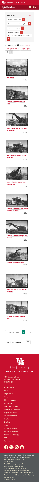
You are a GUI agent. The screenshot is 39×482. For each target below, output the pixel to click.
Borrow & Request (10, 428)
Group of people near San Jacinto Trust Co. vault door (17, 210)
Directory (7, 397)
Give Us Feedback (10, 400)
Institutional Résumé (10, 471)
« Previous (10, 332)
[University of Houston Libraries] (19, 365)
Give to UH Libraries (11, 406)
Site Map (7, 422)
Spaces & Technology (11, 434)
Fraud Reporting (9, 462)
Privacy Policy (9, 387)
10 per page (25, 49)
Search (6, 425)
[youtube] (22, 447)
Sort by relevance (12, 49)
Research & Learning (11, 431)
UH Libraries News (10, 416)
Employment (8, 394)
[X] (11, 447)
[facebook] (6, 447)
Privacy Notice (18, 466)
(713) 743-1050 (9, 382)
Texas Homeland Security (12, 460)
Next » (27, 45)
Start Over (28, 15)
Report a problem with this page (14, 457)
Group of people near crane (15, 263)
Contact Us (8, 403)
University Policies (9, 479)
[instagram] (17, 447)
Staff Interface (9, 441)
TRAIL (22, 460)
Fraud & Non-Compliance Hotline (14, 464)
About (6, 438)
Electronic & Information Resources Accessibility (19, 473)
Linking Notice (8, 466)
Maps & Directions (10, 412)
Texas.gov (28, 457)
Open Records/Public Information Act (15, 468)
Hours (6, 390)
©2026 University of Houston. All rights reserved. (19, 455)
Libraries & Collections (12, 409)
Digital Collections (8, 7)
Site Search (8, 419)
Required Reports (23, 471)
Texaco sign (10, 78)
